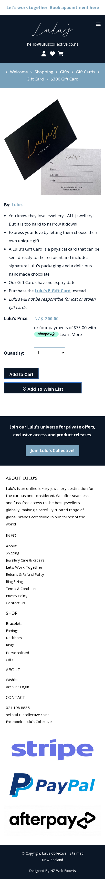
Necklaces (14, 637)
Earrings (12, 630)
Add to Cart (21, 374)
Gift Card (35, 79)
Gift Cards (85, 72)
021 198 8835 (18, 707)
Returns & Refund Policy (25, 574)
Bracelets (14, 623)
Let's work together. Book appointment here (52, 7)
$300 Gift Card (65, 79)
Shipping (12, 553)
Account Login (17, 686)
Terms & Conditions (21, 588)
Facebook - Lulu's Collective (29, 721)
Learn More (71, 334)
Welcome (19, 72)
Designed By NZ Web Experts (52, 870)
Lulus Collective (54, 853)
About (11, 545)
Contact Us (15, 602)
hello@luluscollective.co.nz (52, 44)
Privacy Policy (16, 595)
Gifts (64, 72)
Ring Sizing (14, 581)
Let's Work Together (24, 567)
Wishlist (12, 679)
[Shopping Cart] (61, 54)
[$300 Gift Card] (52, 195)
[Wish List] (52, 54)
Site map (77, 853)
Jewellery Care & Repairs (25, 560)
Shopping (44, 72)
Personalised (17, 652)
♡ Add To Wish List (42, 389)
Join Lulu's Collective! (52, 450)
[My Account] (44, 54)
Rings (10, 645)
